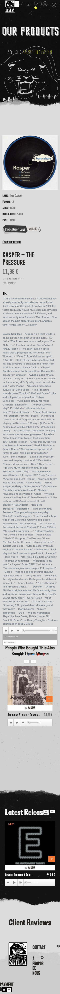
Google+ (38, 654)
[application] (30, 630)
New (11, 824)
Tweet (33, 654)
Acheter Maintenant (15, 229)
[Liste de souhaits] (49, 699)
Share (28, 654)
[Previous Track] (6, 630)
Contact (39, 947)
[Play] (11, 630)
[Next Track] (18, 630)
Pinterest (44, 654)
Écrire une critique (11, 241)
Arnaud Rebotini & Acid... (18, 875)
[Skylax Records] (14, 953)
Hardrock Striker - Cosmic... (24, 715)
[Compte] (30, 5)
